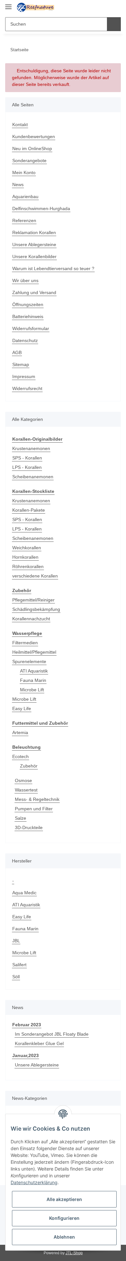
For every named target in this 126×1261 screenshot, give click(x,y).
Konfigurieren (64, 1218)
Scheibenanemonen (34, 477)
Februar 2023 (26, 1026)
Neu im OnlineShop (33, 149)
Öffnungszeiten (29, 305)
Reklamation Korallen (35, 233)
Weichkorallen (27, 548)
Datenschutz (25, 341)
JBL (15, 943)
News (18, 185)
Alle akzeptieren (64, 1199)
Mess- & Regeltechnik (38, 801)
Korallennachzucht (32, 620)
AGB (16, 353)
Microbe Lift (33, 691)
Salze (20, 820)
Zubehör (29, 768)
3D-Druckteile (29, 830)
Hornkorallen (26, 558)
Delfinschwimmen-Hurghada (43, 209)
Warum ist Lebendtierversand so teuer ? (55, 269)
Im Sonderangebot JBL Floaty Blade (52, 1036)
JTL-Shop (74, 1255)
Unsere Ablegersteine (35, 245)
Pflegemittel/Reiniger (35, 601)
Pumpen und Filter (35, 811)
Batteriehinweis (29, 317)
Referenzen (24, 221)
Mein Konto (24, 173)
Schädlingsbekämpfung (37, 610)
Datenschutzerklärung (34, 1182)
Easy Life (21, 710)
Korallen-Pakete (29, 511)
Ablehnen (64, 1237)
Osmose (23, 782)
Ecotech (20, 758)
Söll (16, 979)
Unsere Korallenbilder (36, 257)
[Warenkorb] (115, 7)
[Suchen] (114, 24)
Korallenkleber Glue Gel (40, 1046)
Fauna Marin (33, 682)
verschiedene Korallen (36, 577)
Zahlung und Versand (35, 293)
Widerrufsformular (32, 329)
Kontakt (20, 125)
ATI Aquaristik (35, 672)
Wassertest (27, 792)
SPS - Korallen (27, 458)
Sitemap (21, 365)
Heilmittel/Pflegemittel (36, 653)
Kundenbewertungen (35, 137)
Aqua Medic (25, 895)
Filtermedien (26, 644)
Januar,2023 (25, 1058)
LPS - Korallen (27, 468)
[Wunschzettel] (105, 7)
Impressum (24, 377)
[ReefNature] (36, 7)
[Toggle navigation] (8, 4)
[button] (95, 7)
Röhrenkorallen (29, 567)
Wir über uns (26, 281)
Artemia (20, 734)
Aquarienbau (26, 197)
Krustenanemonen (32, 449)
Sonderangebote (30, 161)
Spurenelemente (30, 663)
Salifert (20, 967)
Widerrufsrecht (28, 389)
